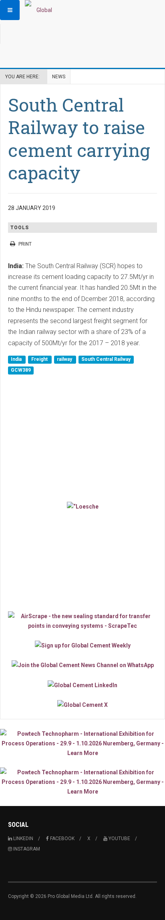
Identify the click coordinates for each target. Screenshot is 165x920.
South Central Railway (106, 359)
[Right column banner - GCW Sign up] (82, 645)
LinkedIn (22, 838)
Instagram (26, 849)
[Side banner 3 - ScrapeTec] (82, 621)
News (58, 76)
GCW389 (21, 370)
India (17, 359)
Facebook (61, 838)
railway (65, 359)
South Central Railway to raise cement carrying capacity (79, 138)
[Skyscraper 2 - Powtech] (82, 781)
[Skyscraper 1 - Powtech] (82, 743)
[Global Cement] (41, 10)
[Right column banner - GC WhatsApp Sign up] (82, 665)
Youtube (118, 838)
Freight (40, 359)
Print (25, 244)
